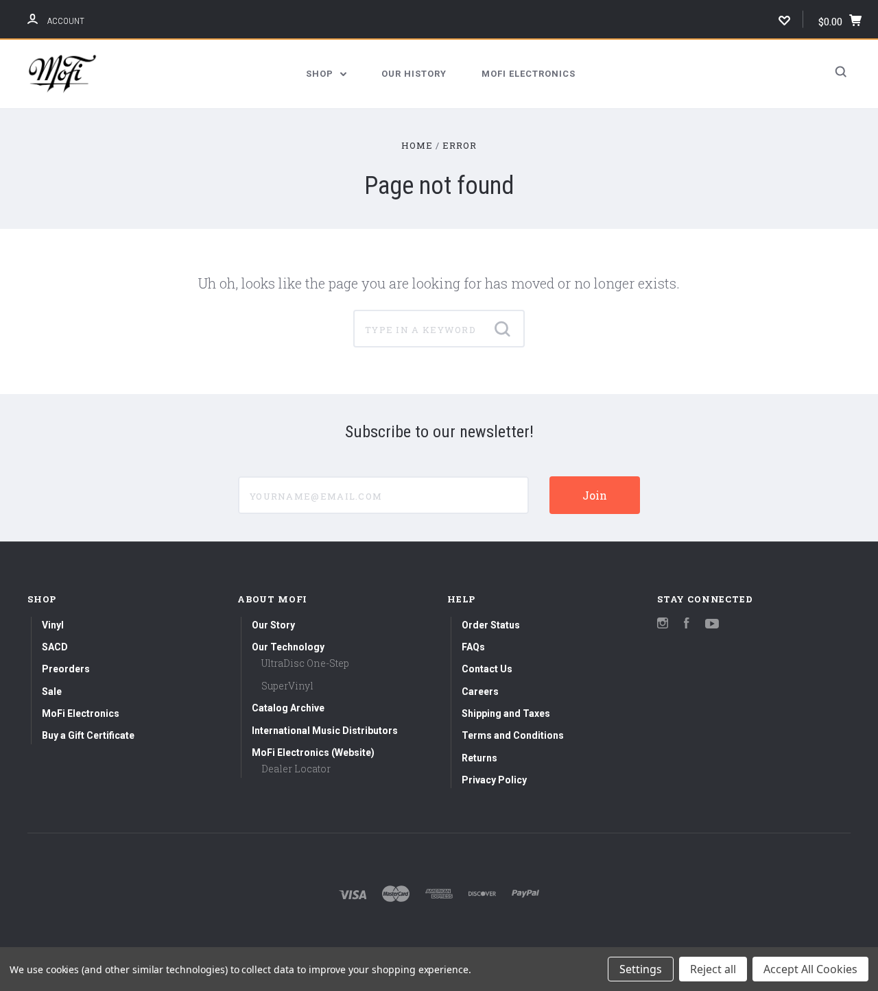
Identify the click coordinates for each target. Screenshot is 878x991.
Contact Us (487, 668)
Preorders (66, 668)
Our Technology (288, 646)
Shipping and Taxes (506, 713)
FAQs (473, 646)
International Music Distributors (325, 730)
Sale (52, 691)
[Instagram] (662, 624)
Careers (480, 691)
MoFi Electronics (529, 74)
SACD (55, 646)
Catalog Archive (288, 707)
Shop (321, 74)
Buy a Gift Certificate (88, 735)
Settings (640, 969)
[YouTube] (712, 624)
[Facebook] (686, 624)
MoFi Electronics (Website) (313, 752)
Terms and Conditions (513, 735)
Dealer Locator (296, 768)
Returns (479, 758)
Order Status (491, 625)
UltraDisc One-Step (305, 663)
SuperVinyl (287, 685)
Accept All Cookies (810, 969)
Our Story (273, 625)
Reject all (713, 969)
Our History (414, 74)
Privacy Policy (494, 779)
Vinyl (53, 625)
